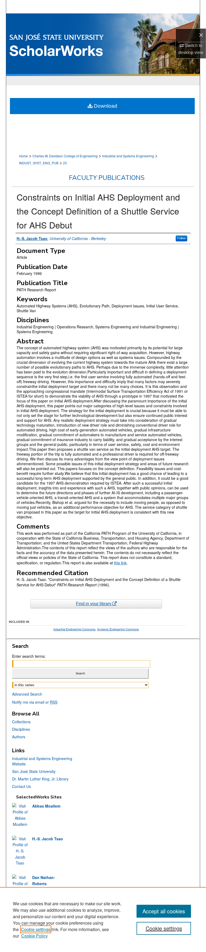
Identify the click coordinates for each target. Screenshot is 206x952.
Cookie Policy (34, 936)
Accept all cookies (163, 911)
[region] (103, 919)
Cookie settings (35, 929)
